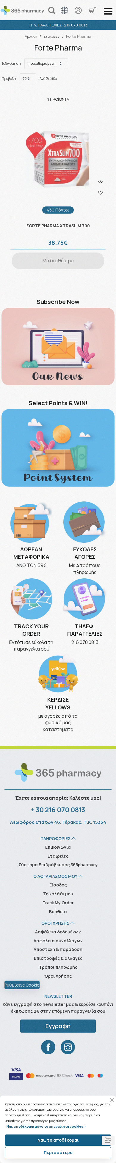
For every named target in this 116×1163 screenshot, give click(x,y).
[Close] (112, 1100)
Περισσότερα (58, 1152)
